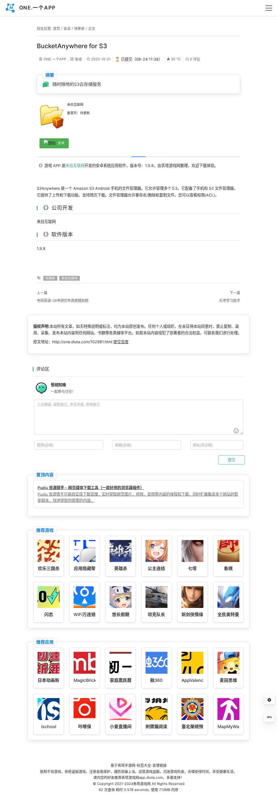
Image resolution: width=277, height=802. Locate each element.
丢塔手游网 (126, 765)
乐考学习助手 (229, 300)
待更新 (79, 28)
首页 (56, 28)
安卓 (67, 28)
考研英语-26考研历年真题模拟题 (62, 300)
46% (269, 717)
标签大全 (144, 765)
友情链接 (160, 765)
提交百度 (120, 341)
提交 (231, 460)
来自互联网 (74, 165)
